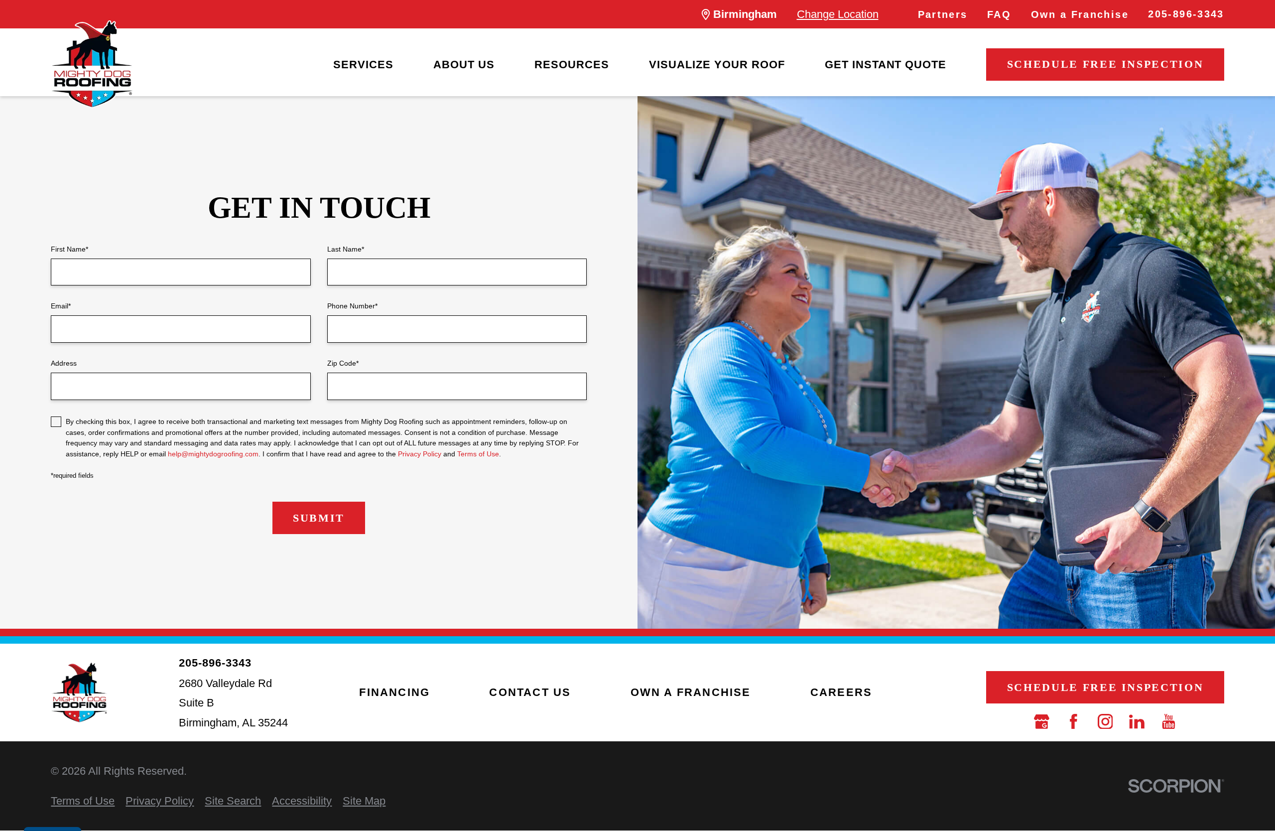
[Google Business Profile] (1041, 721)
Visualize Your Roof (717, 64)
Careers (841, 692)
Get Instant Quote (886, 64)
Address (64, 363)
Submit (319, 518)
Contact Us (530, 692)
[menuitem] (363, 65)
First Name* (69, 249)
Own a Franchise (1080, 14)
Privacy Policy (419, 454)
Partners (943, 14)
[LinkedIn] (1137, 721)
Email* (61, 306)
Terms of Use (478, 454)
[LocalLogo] (91, 64)
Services (363, 64)
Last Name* (345, 249)
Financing (394, 692)
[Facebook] (1073, 721)
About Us (464, 64)
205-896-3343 (1186, 13)
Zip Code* (343, 363)
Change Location (838, 14)
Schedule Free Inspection (1105, 64)
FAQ (999, 14)
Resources (571, 64)
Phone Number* (352, 306)
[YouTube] (1168, 721)
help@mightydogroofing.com (213, 454)
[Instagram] (1105, 721)
